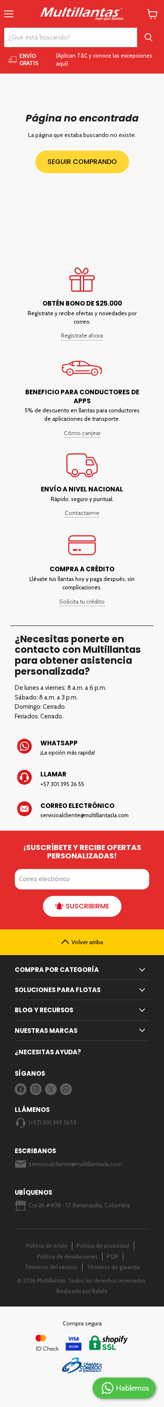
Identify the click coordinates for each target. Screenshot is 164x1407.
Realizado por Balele (82, 1291)
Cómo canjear (82, 433)
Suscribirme (87, 906)
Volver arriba (87, 942)
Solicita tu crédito (82, 601)
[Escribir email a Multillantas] (82, 810)
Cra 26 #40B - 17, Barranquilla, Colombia (79, 1205)
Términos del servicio (51, 1267)
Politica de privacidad (103, 1245)
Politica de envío (46, 1245)
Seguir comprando (82, 161)
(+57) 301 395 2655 (53, 1122)
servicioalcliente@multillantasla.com (75, 1164)
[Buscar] (148, 37)
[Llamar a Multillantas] (82, 779)
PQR (112, 1256)
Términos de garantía (113, 1267)
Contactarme (82, 513)
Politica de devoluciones (67, 1256)
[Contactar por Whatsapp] (82, 748)
